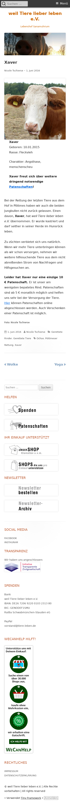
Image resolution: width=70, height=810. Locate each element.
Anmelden (51, 798)
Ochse (40, 338)
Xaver (18, 345)
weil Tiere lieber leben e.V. (35, 16)
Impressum (11, 771)
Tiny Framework (31, 798)
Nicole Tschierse (13, 70)
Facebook (10, 538)
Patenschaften (21, 187)
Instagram (11, 542)
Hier (7, 303)
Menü (64, 3)
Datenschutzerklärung (20, 775)
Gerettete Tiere (22, 338)
